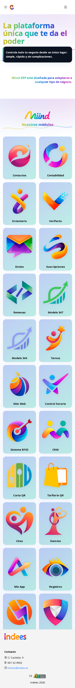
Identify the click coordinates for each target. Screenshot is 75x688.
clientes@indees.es (18, 668)
